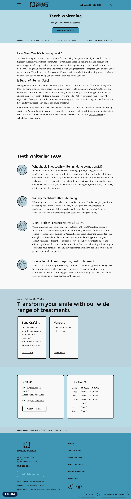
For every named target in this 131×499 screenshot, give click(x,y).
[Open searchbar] (111, 5)
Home (71, 443)
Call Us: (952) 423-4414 (90, 5)
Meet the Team (75, 457)
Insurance (73, 478)
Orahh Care (55, 490)
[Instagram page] (79, 486)
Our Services (74, 450)
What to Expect (75, 464)
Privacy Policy (22, 490)
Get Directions (34, 408)
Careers (47, 490)
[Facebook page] (70, 486)
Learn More (27, 352)
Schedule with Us (65, 30)
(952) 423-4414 (70, 40)
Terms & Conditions (36, 490)
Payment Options (76, 471)
